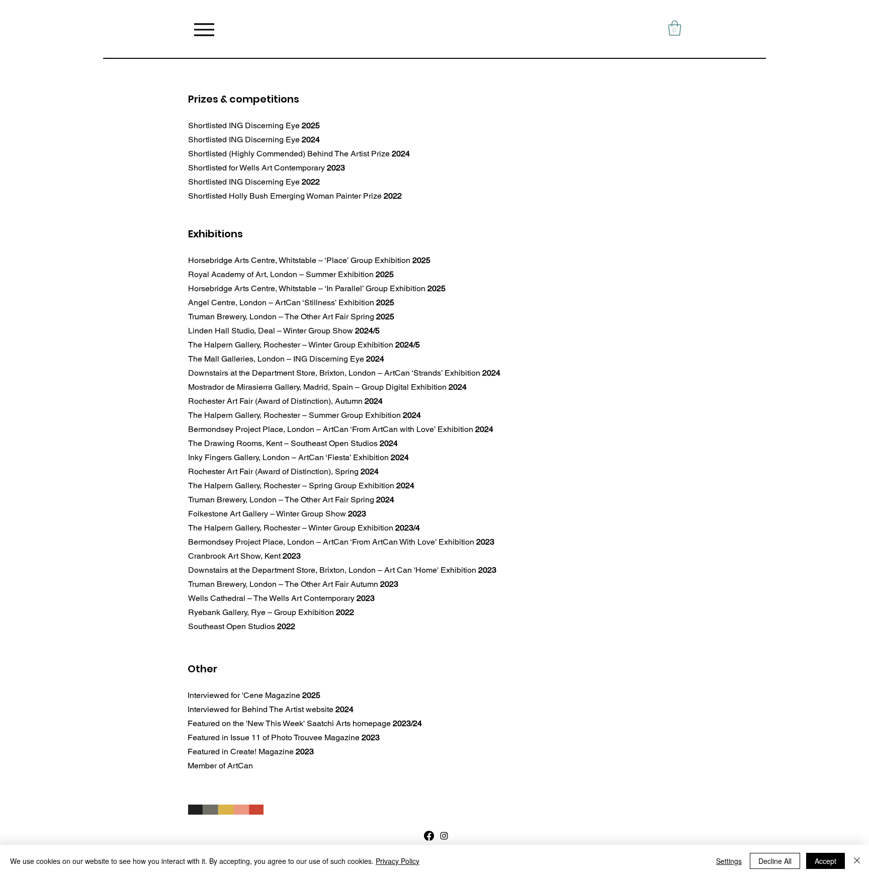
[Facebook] (429, 836)
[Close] (857, 861)
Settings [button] (729, 861)
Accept (825, 861)
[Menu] (204, 29)
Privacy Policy (397, 861)
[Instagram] (444, 836)
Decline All (775, 861)
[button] (674, 28)
